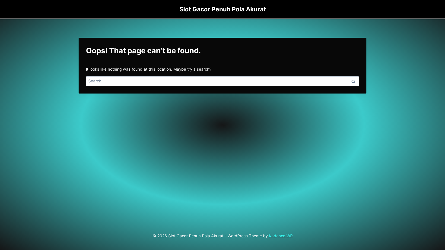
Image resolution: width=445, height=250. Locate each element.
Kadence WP (281, 236)
